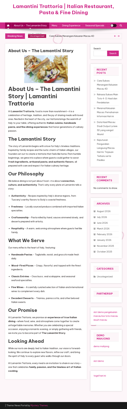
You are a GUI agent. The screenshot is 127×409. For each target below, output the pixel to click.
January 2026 (104, 240)
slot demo (99, 312)
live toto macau (109, 316)
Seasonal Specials (94, 25)
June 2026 (102, 223)
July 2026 (102, 217)
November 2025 (105, 246)
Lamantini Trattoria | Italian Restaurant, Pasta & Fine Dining (63, 9)
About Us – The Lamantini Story (30, 25)
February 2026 (104, 234)
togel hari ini (100, 375)
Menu (54, 25)
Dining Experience (71, 25)
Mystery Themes (39, 405)
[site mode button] (113, 25)
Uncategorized (37, 36)
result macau (100, 320)
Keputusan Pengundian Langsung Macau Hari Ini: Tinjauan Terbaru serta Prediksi (106, 150)
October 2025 (104, 251)
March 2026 (103, 228)
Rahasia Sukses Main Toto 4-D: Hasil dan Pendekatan (107, 98)
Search (97, 48)
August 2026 (104, 211)
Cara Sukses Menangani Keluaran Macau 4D (71, 36)
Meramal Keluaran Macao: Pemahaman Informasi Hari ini (107, 112)
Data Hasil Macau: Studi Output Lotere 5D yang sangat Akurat (107, 128)
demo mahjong (101, 346)
